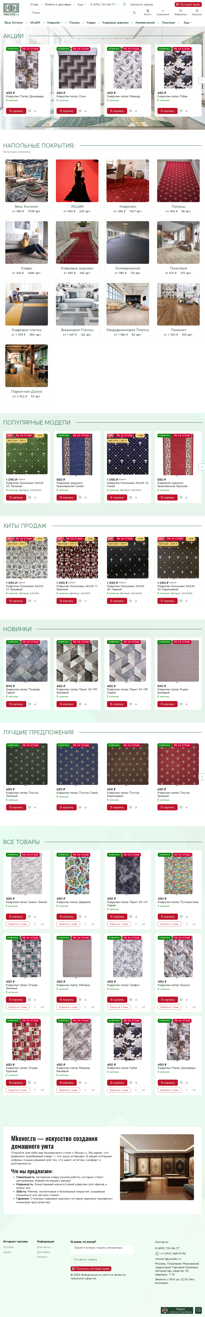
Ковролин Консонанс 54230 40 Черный (125, 588)
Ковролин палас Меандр (123, 96)
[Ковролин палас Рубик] (178, 67)
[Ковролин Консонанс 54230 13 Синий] (127, 454)
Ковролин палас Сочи (71, 96)
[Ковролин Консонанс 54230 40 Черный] (127, 557)
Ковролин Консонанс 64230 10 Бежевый (25, 588)
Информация (45, 1241)
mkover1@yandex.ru (168, 1258)
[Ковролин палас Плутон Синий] (77, 764)
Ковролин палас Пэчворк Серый (23, 691)
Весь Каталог (13, 22)
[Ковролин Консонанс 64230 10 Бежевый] (27, 557)
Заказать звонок (141, 4)
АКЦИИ (35, 22)
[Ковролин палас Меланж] (77, 956)
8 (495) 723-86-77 (102, 4)
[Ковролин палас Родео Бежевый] (178, 661)
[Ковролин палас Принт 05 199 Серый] (127, 661)
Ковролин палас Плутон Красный (173, 794)
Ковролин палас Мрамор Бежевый (73, 1069)
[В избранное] (30, 111)
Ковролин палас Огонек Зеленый (22, 987)
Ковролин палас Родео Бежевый (172, 691)
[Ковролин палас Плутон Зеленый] (27, 764)
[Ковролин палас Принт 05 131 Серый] (127, 873)
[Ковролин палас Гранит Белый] (26, 873)
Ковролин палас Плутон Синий (77, 792)
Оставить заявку (85, 1259)
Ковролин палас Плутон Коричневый (123, 794)
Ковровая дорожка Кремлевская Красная (172, 484)
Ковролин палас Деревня (74, 902)
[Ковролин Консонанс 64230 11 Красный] (77, 557)
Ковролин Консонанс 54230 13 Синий (127, 484)
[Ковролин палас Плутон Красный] (178, 764)
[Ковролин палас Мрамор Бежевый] (77, 1039)
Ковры (91, 22)
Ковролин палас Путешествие (178, 902)
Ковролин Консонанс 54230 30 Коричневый (176, 588)
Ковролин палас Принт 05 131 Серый (127, 904)
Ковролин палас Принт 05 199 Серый (127, 691)
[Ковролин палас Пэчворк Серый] (27, 661)
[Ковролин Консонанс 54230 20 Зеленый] (27, 454)
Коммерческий (145, 22)
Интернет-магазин (15, 1241)
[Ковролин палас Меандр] (127, 67)
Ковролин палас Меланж (73, 985)
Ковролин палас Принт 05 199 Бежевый (77, 691)
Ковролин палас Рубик (172, 96)
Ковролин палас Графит (123, 985)
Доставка (43, 1252)
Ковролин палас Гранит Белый (26, 902)
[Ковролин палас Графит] (127, 956)
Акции (7, 1252)
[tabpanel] (102, 80)
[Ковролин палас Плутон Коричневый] (127, 764)
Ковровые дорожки (115, 22)
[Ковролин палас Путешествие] (178, 873)
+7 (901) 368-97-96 (173, 1253)
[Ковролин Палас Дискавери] (27, 67)
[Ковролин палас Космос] (178, 956)
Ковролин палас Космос (174, 985)
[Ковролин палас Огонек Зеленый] (26, 956)
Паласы (74, 22)
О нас (34, 4)
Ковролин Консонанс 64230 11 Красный (77, 588)
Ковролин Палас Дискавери (25, 96)
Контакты (43, 1247)
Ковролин (53, 22)
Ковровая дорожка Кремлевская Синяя (70, 484)
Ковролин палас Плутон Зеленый (22, 794)
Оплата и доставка (58, 4)
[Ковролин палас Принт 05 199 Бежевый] (77, 661)
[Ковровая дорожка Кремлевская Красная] (178, 454)
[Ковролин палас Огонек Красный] (26, 1039)
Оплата (42, 1256)
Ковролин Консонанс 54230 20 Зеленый (25, 484)
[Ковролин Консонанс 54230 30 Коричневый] (178, 557)
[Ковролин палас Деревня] (77, 873)
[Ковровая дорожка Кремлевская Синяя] (77, 454)
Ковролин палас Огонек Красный (22, 1069)
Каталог (8, 1247)
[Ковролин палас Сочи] (77, 67)
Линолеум (168, 22)
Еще (80, 4)
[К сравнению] (35, 111)
